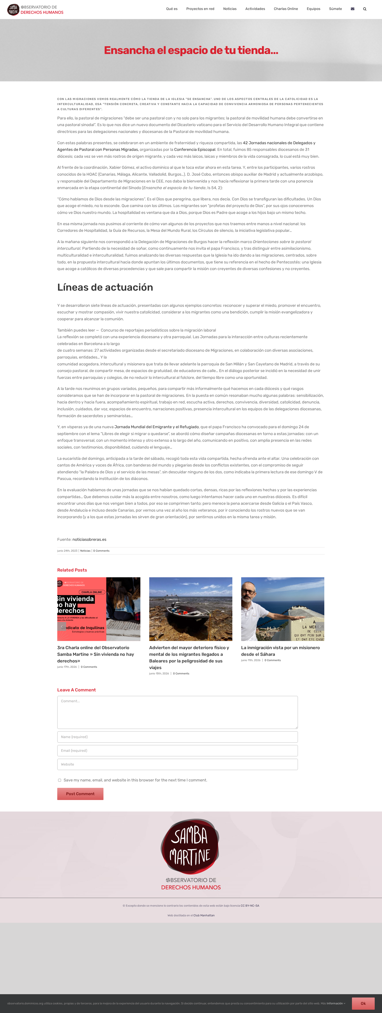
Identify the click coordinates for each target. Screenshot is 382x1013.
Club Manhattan (204, 915)
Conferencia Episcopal (194, 149)
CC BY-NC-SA (250, 905)
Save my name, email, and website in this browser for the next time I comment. (135, 780)
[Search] (365, 8)
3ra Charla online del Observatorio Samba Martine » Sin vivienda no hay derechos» (95, 654)
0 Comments (101, 550)
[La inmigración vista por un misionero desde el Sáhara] (282, 609)
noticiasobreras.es (89, 539)
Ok (363, 1003)
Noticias (85, 550)
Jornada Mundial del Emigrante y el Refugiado (157, 426)
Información (335, 1003)
